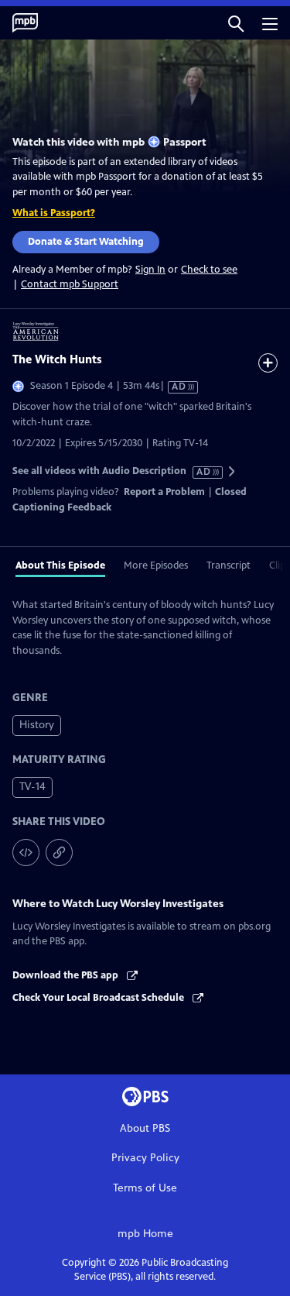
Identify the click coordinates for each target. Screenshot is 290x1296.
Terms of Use (145, 1188)
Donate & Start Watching (86, 241)
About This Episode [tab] (60, 565)
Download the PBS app (66, 975)
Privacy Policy (145, 1157)
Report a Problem (164, 492)
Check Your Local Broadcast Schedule (99, 998)
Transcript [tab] (228, 565)
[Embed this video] (25, 852)
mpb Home (145, 1233)
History (36, 724)
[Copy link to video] (59, 852)
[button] (236, 23)
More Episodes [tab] (156, 565)
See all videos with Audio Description (112, 471)
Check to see (209, 269)
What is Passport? (53, 213)
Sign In (150, 270)
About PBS (145, 1128)
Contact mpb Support (69, 284)
